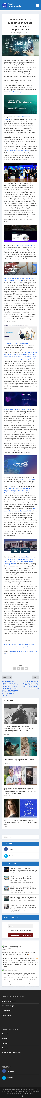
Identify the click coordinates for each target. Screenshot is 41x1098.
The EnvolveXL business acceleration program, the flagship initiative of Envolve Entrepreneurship (18, 491)
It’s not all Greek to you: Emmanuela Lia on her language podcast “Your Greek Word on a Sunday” (20, 822)
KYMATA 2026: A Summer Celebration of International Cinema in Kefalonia (23, 898)
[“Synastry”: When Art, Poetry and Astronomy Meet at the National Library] (6, 869)
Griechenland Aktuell (9, 1001)
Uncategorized (32, 872)
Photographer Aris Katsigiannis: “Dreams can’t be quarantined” (19, 760)
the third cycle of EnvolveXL (27, 479)
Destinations (29, 882)
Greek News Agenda (14, 947)
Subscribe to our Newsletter (20, 935)
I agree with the (21, 930)
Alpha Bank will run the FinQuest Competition (18, 409)
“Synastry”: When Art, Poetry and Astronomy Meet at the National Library (23, 869)
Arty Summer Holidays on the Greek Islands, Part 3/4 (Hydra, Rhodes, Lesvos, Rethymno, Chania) (23, 888)
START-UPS (8, 653)
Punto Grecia (6, 1015)
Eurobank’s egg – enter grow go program (16, 343)
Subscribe (5, 1048)
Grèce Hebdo (6, 1010)
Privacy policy (26, 930)
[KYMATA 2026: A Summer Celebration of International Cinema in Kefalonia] (6, 898)
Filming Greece (31, 900)
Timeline (5, 1038)
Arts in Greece (22, 882)
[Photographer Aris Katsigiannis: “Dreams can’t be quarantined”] (20, 746)
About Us (5, 1034)
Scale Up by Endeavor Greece (24, 245)
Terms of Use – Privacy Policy (11, 1052)
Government (21, 911)
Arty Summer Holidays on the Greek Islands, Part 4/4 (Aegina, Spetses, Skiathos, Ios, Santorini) (22, 878)
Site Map (5, 1043)
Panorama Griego (8, 1006)
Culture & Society (22, 872)
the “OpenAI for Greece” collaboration (17, 150)
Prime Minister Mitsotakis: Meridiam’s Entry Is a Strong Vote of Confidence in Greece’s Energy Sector (23, 907)
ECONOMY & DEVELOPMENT (17, 651)
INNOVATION (32, 651)
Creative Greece (25, 33)
